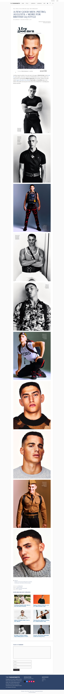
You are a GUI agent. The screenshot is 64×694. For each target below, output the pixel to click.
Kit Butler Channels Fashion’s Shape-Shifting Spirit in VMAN (21, 636)
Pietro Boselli (27, 80)
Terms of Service (32, 691)
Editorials (17, 8)
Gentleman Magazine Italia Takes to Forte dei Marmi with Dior (22, 606)
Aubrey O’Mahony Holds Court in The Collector (21, 621)
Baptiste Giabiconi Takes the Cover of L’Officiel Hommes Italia (41, 606)
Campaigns (33, 3)
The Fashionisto (16, 19)
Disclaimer (23, 691)
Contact (43, 678)
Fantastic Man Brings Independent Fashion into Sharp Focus (41, 636)
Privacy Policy (27, 691)
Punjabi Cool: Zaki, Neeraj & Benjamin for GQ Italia (23, 581)
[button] (50, 3)
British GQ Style (19, 587)
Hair (44, 3)
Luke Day (20, 589)
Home (23, 3)
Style (27, 3)
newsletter (30, 678)
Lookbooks (39, 3)
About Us (44, 679)
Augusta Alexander (20, 80)
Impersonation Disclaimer (39, 691)
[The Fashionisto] (15, 3)
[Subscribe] (47, 3)
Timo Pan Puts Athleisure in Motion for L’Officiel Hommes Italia (41, 621)
